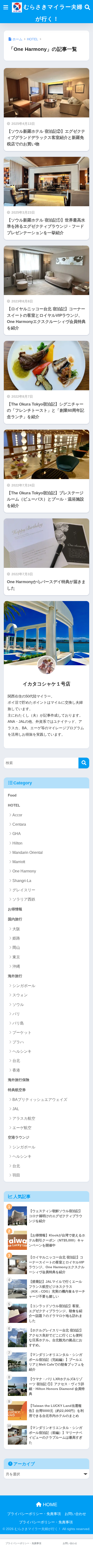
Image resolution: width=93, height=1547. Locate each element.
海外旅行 (15, 976)
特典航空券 (17, 1090)
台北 (16, 1061)
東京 (16, 957)
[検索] (83, 763)
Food (12, 795)
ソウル (18, 1005)
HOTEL (14, 805)
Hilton (17, 843)
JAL (15, 1109)
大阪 (16, 929)
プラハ (18, 1042)
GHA (16, 834)
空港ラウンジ (18, 1137)
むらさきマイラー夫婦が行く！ (52, 13)
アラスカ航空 (23, 1118)
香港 (16, 1070)
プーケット (21, 1032)
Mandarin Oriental (27, 852)
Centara (19, 824)
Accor (17, 815)
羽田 (16, 1175)
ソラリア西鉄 (23, 899)
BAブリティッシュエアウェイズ (39, 1100)
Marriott (18, 862)
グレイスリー (23, 890)
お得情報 (15, 909)
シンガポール (23, 986)
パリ (16, 1014)
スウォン (20, 995)
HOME (49, 1504)
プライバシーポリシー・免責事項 (34, 1514)
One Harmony (24, 871)
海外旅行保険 (18, 1080)
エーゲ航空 (21, 1128)
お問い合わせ (75, 1514)
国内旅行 (15, 919)
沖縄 (16, 966)
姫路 (16, 938)
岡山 (16, 947)
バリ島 (18, 1023)
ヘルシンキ (21, 1051)
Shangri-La (21, 881)
